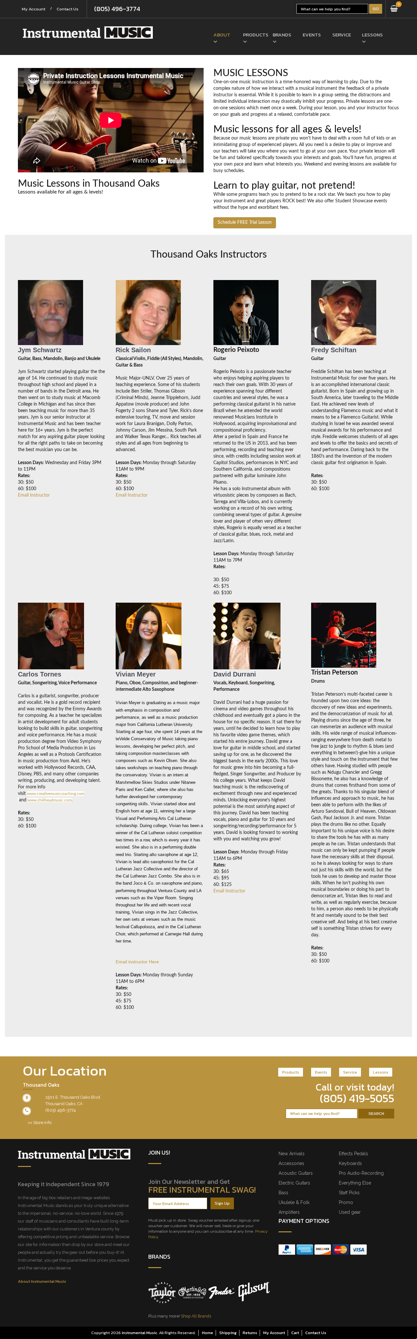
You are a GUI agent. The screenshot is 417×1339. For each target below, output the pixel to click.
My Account (33, 9)
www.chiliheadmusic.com (50, 800)
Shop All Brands (196, 1316)
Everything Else (355, 1182)
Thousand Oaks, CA (64, 1103)
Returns (250, 1333)
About (221, 34)
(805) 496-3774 (117, 9)
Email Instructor (34, 495)
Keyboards (350, 1163)
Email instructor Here (137, 961)
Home (207, 1333)
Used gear (350, 1212)
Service (341, 34)
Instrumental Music (139, 1333)
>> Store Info (39, 1122)
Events (312, 34)
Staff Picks (349, 1192)
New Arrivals (292, 1153)
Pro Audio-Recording (361, 1173)
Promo (346, 1202)
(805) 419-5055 (357, 1098)
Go (376, 9)
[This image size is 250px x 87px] (88, 32)
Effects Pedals (353, 1153)
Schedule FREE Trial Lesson (245, 222)
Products (253, 34)
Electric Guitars (294, 1182)
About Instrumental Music (42, 1281)
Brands (282, 34)
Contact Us (68, 9)
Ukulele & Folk (294, 1202)
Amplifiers (289, 1212)
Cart (295, 1333)
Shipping (228, 1333)
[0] (394, 9)
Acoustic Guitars (296, 1173)
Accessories (291, 1163)
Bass (283, 1192)
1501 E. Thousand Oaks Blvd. (73, 1097)
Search (376, 1113)
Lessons (372, 34)
